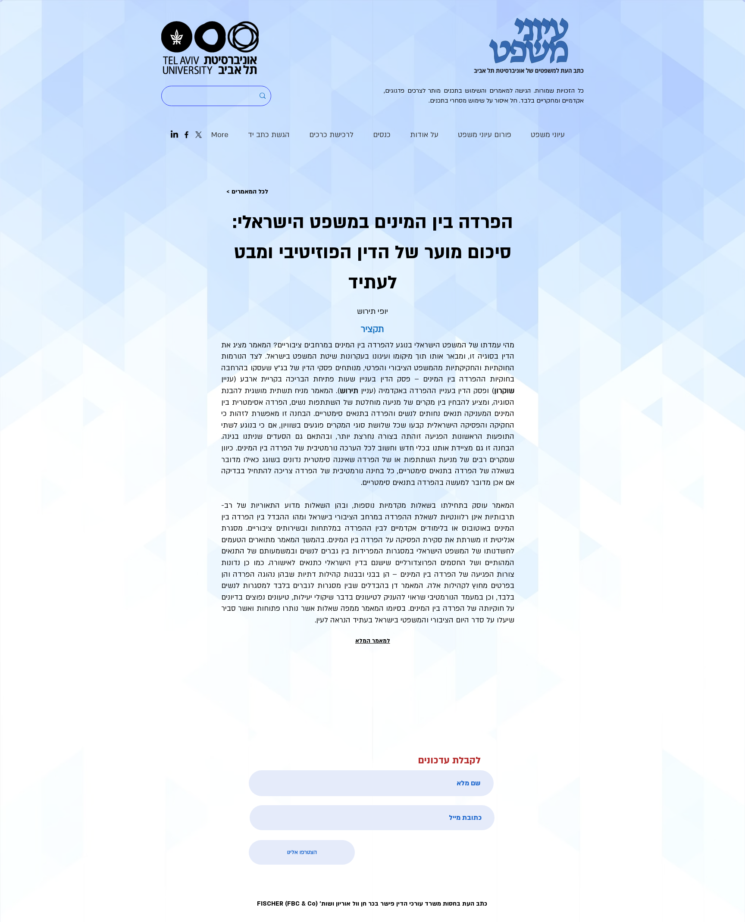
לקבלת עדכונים (449, 760)
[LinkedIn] (174, 134)
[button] (424, 134)
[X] (198, 134)
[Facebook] (186, 134)
